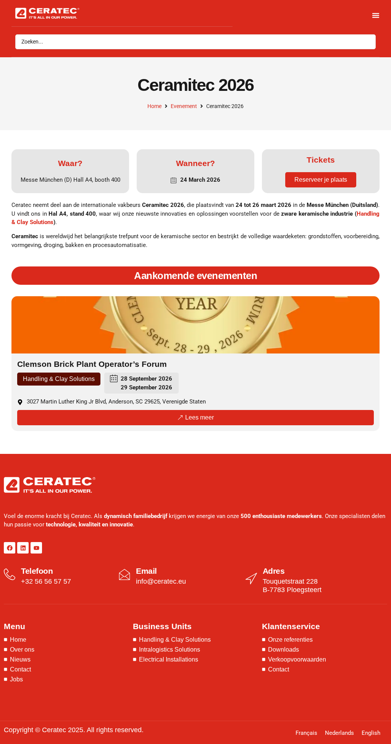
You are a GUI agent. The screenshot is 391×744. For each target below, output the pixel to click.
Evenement (184, 106)
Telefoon (37, 570)
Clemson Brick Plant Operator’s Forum (92, 364)
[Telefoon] (9, 574)
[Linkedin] (23, 548)
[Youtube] (36, 548)
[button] (58, 379)
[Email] (124, 574)
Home (154, 106)
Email (146, 570)
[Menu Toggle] (376, 15)
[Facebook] (9, 548)
